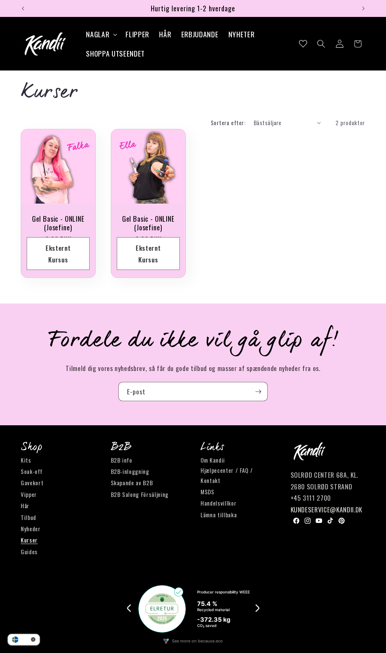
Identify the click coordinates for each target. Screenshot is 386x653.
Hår (25, 505)
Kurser (29, 540)
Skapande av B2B (132, 482)
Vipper (29, 494)
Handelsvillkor (218, 503)
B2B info (121, 460)
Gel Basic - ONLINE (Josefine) (58, 223)
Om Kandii (213, 460)
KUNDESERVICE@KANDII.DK (327, 509)
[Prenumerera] (258, 392)
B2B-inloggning (130, 471)
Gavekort (32, 482)
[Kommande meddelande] (363, 8)
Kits (26, 460)
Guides (29, 551)
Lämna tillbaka (219, 514)
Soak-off (31, 471)
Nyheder (31, 528)
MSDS (207, 491)
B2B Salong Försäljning (140, 494)
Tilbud (28, 517)
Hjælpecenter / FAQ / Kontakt (227, 475)
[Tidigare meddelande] (23, 8)
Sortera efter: (228, 122)
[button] (101, 34)
